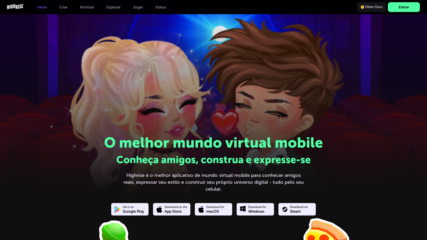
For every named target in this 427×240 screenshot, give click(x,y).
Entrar (404, 7)
